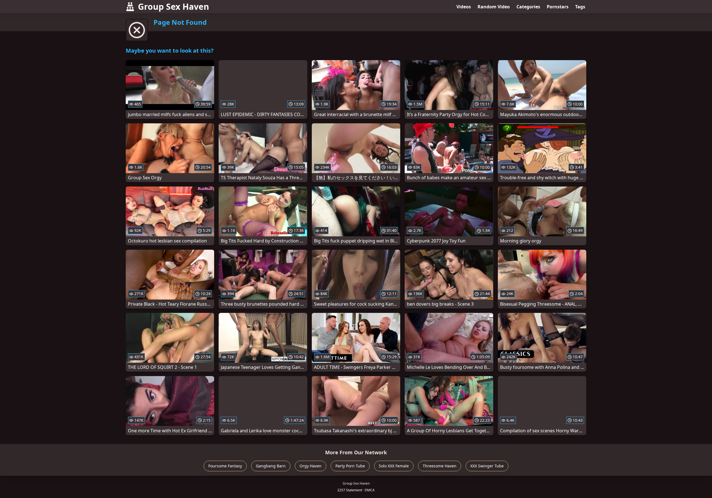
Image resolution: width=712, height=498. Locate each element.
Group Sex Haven (173, 6)
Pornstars (557, 7)
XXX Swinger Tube (487, 465)
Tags (580, 7)
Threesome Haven (439, 465)
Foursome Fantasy (225, 465)
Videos (463, 7)
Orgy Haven (311, 465)
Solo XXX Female (394, 465)
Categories (528, 7)
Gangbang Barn (271, 465)
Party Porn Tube (350, 465)
